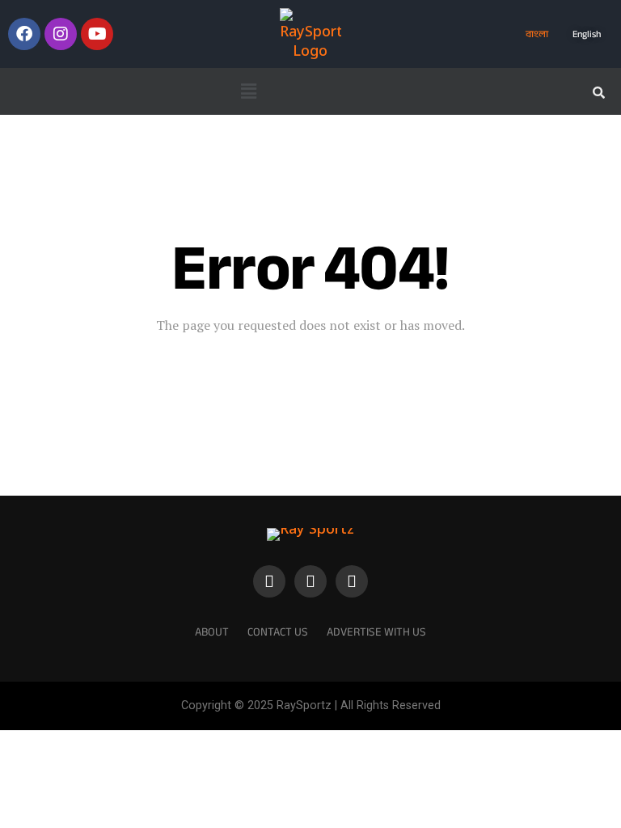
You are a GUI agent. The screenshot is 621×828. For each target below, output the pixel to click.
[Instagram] (60, 34)
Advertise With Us (376, 632)
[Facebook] (24, 34)
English (586, 34)
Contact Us (277, 632)
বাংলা (537, 34)
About (212, 632)
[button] (248, 91)
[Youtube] (97, 34)
